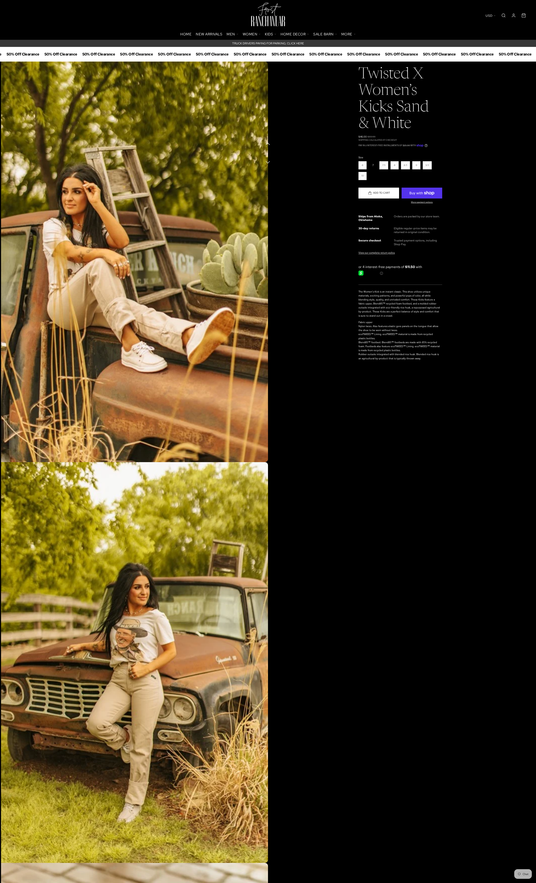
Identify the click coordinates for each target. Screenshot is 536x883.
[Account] (514, 15)
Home (186, 34)
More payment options (422, 202)
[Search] (504, 15)
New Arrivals (209, 34)
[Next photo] (268, 160)
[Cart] (524, 15)
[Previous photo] (268, 143)
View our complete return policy (376, 252)
